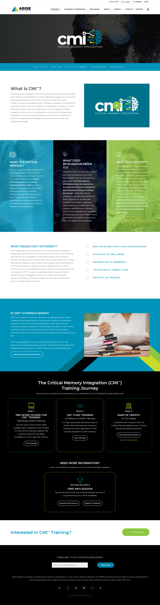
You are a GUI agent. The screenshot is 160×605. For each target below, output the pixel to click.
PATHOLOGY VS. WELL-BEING (109, 254)
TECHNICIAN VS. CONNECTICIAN (110, 270)
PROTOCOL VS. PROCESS (106, 278)
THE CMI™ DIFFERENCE (76, 67)
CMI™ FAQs (56, 67)
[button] (27, 354)
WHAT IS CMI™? (40, 67)
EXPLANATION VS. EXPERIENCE (109, 262)
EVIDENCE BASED (98, 67)
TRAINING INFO (116, 67)
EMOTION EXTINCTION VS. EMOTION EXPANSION (119, 247)
